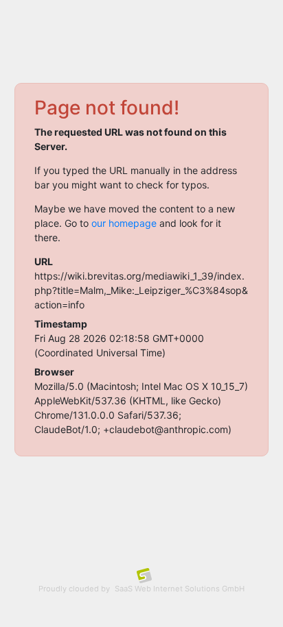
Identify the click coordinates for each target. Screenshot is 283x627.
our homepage (124, 223)
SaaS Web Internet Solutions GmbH (180, 588)
